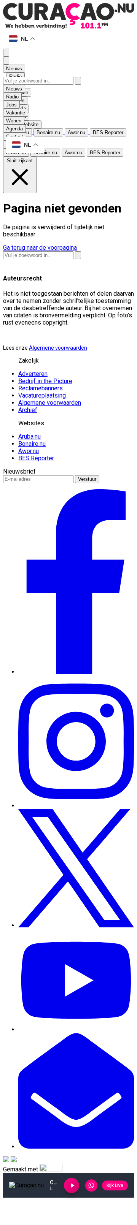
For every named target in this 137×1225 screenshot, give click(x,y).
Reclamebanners (40, 388)
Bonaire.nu (32, 443)
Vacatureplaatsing (42, 395)
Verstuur (87, 479)
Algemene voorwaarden (58, 348)
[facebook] (76, 671)
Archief (27, 410)
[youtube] (76, 1029)
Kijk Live (115, 1185)
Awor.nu (28, 451)
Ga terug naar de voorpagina (40, 247)
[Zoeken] (78, 81)
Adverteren (33, 373)
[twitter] (76, 925)
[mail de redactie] (76, 1146)
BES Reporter (36, 458)
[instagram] (76, 805)
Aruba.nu (29, 436)
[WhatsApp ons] (91, 1185)
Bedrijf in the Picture (45, 381)
